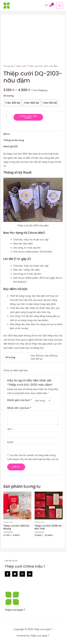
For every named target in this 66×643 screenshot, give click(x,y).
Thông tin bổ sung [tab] (13, 140)
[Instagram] (22, 574)
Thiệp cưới (21, 66)
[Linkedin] (29, 574)
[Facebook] (7, 574)
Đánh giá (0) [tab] (10, 146)
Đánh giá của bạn (19, 400)
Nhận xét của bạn (19, 408)
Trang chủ (8, 66)
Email (11, 442)
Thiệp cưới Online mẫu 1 (25, 566)
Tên (10, 429)
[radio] (12, 103)
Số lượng (8, 95)
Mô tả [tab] (6, 134)
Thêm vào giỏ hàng (28, 117)
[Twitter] (15, 574)
